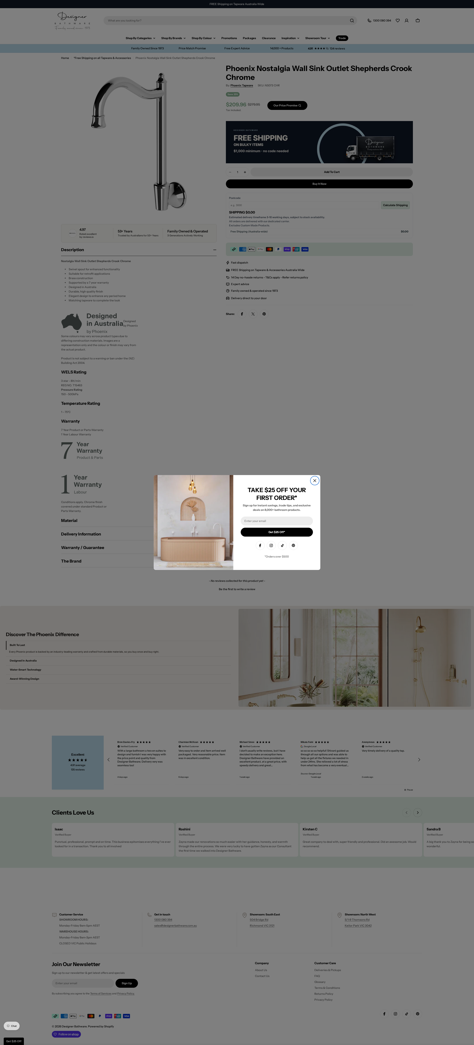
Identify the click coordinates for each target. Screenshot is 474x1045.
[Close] (314, 480)
